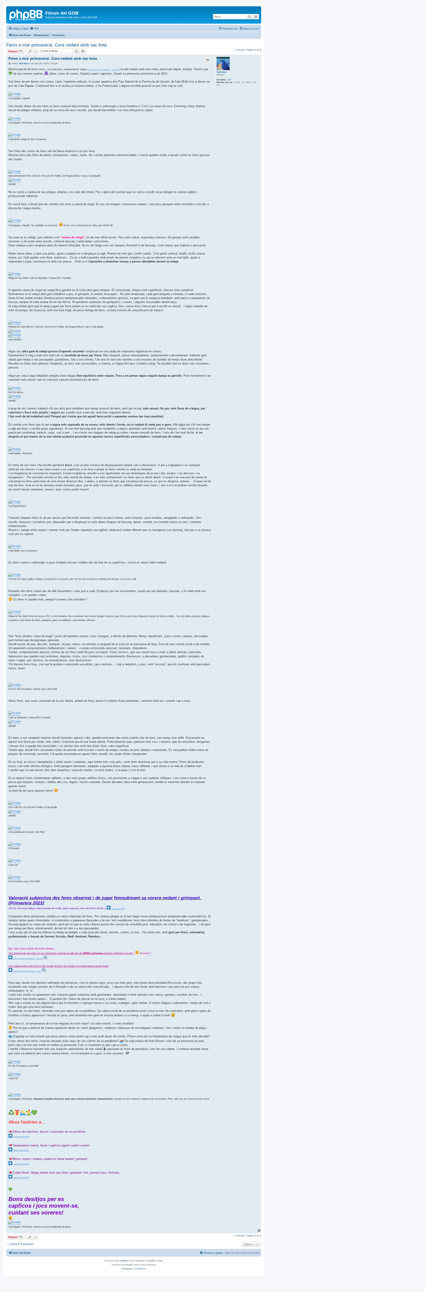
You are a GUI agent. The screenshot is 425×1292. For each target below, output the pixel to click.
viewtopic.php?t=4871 (21, 1150)
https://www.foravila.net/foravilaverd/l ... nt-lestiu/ (27, 971)
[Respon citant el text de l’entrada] (207, 59)
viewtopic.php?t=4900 (21, 1136)
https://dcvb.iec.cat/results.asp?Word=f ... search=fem (102, 69)
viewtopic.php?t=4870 (117, 908)
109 (229, 79)
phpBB (123, 1260)
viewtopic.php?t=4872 (21, 1164)
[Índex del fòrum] (26, 14)
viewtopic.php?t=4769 (21, 1177)
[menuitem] (34, 28)
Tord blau (221, 72)
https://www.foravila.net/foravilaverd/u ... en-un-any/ (28, 958)
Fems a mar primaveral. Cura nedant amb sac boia (56, 44)
